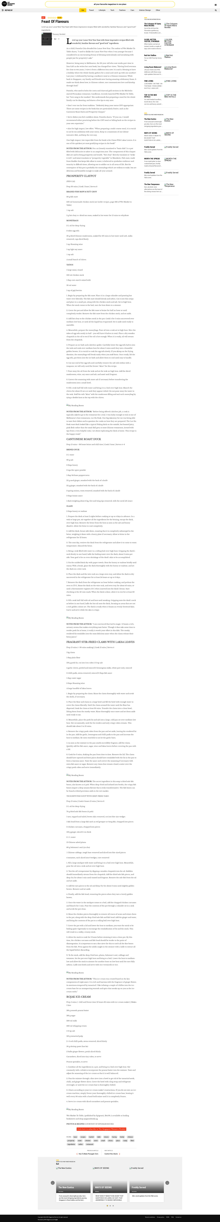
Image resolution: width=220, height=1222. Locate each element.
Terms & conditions (150, 1217)
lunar (75, 1137)
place (118, 1140)
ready (125, 1140)
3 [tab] (113, 1205)
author (80, 1144)
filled (132, 1140)
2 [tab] (110, 1205)
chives (110, 1140)
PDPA (167, 1217)
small (103, 1140)
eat (42, 46)
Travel (91, 10)
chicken (87, 1140)
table (98, 1137)
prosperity (71, 1140)
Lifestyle (102, 10)
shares (106, 1137)
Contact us (178, 1217)
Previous (53, 1183)
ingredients (71, 1144)
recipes (83, 1137)
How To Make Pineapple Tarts (88, 1154)
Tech (112, 10)
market (91, 1137)
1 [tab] (107, 1205)
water (80, 1140)
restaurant (89, 1144)
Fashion (122, 10)
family (122, 1137)
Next (167, 1183)
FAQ (172, 1217)
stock (96, 1140)
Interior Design (145, 10)
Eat (83, 10)
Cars (132, 10)
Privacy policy (160, 1217)
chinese (130, 1137)
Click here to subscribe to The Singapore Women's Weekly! (101, 1129)
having (114, 1137)
